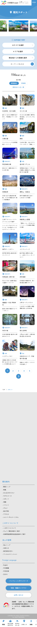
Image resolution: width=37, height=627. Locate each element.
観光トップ (6, 487)
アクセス (6, 514)
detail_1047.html (9, 107)
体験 (4, 502)
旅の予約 (6, 511)
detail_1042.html (9, 299)
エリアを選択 (18, 51)
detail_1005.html (9, 216)
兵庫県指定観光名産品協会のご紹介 (14, 534)
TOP (3, 389)
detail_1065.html (27, 272)
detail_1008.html (9, 245)
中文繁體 (6, 568)
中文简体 (6, 571)
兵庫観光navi (9, 3)
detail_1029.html (27, 299)
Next (33, 26)
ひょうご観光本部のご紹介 (11, 531)
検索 (32, 64)
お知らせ (6, 548)
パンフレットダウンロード (18, 581)
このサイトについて (9, 528)
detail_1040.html (27, 133)
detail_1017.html (27, 216)
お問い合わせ (18, 595)
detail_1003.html (27, 245)
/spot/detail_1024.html (18, 26)
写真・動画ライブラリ (18, 588)
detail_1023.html (9, 325)
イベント (6, 505)
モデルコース (7, 496)
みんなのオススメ (8, 493)
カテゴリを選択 (18, 45)
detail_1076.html (27, 160)
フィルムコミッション (10, 554)
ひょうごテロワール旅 (23, 3)
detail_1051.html (9, 133)
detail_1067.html (9, 352)
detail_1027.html (9, 160)
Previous (4, 26)
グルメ (5, 508)
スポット (6, 499)
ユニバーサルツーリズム (11, 517)
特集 (4, 490)
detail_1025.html (27, 325)
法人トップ (6, 545)
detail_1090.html (9, 187)
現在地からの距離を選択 (18, 58)
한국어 (5, 574)
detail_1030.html (9, 272)
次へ (18, 376)
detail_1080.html (27, 352)
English (5, 565)
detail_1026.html (27, 187)
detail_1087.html (27, 107)
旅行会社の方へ (8, 551)
